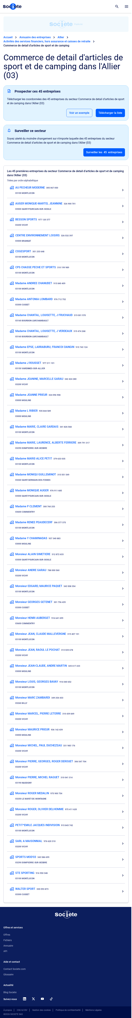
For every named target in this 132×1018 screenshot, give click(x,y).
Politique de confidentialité (68, 1010)
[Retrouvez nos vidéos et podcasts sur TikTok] (51, 999)
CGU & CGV (22, 1010)
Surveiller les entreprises (104, 152)
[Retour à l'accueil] (66, 914)
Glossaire (8, 974)
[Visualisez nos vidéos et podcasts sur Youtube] (42, 999)
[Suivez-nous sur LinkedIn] (24, 999)
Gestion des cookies (41, 1010)
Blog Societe (9, 992)
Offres (6, 934)
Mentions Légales (93, 1010)
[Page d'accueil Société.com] (12, 6)
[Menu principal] (126, 6)
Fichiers (7, 940)
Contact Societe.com (14, 969)
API (5, 951)
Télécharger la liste (110, 112)
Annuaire (8, 945)
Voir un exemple (79, 112)
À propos (7, 1010)
